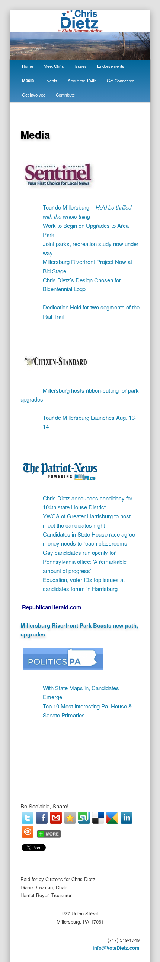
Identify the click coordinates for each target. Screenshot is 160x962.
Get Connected (120, 81)
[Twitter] (27, 818)
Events (50, 81)
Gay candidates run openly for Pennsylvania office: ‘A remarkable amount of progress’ (85, 561)
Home (27, 66)
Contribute (65, 95)
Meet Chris (54, 66)
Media (28, 80)
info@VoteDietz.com (116, 947)
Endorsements (110, 66)
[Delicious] (98, 818)
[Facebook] (42, 818)
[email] (56, 818)
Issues (80, 66)
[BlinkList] (27, 832)
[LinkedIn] (126, 818)
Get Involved (33, 95)
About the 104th (82, 81)
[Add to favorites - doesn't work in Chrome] (70, 818)
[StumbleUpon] (84, 818)
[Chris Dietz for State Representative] (80, 28)
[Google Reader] (112, 818)
